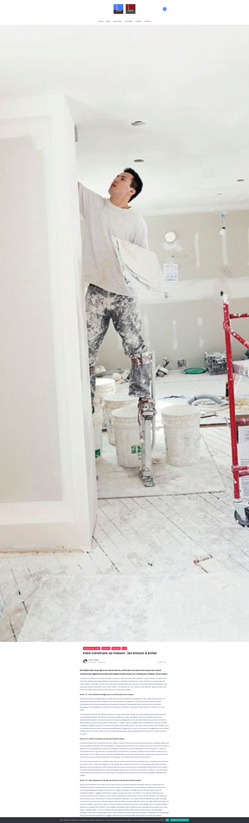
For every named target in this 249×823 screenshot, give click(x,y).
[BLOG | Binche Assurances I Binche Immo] (124, 9)
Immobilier (116, 648)
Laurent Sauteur (93, 660)
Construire (106, 648)
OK (167, 820)
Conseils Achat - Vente (92, 648)
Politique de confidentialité (179, 820)
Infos (124, 648)
